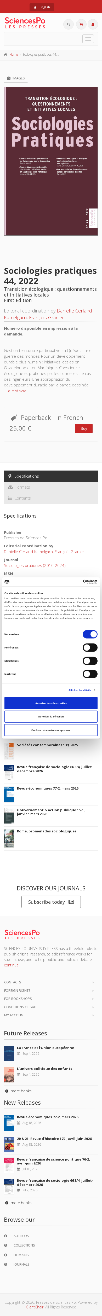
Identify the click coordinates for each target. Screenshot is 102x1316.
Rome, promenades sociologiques (46, 831)
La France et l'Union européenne (45, 1047)
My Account (14, 1015)
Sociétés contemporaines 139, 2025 (47, 745)
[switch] (90, 647)
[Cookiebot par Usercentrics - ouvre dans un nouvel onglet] (75, 582)
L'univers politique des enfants (44, 1068)
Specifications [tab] (26, 476)
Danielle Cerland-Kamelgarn (28, 551)
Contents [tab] (22, 498)
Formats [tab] (22, 487)
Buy (84, 428)
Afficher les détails (80, 690)
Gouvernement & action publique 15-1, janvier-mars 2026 (51, 812)
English (44, 7)
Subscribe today (46, 902)
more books (21, 1090)
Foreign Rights (17, 990)
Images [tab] (18, 78)
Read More (18, 391)
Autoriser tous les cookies (51, 703)
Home (13, 54)
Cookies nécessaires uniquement (51, 730)
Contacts (12, 982)
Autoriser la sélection (51, 716)
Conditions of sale (20, 1007)
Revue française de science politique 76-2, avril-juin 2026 (53, 1161)
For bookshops (18, 998)
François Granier (46, 317)
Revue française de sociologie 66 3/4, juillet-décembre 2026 (55, 768)
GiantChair (34, 1307)
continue (11, 965)
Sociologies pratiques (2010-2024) (35, 565)
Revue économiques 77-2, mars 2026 (47, 788)
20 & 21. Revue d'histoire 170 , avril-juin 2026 (54, 1138)
